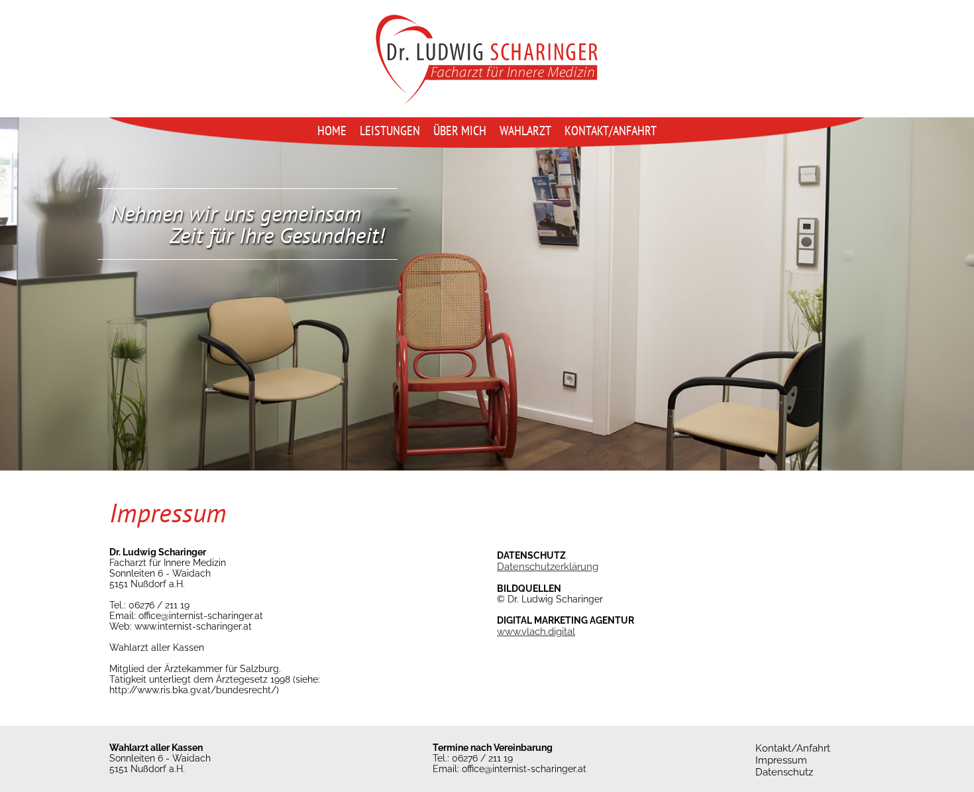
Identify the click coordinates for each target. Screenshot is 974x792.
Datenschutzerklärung (547, 567)
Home (332, 130)
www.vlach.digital (536, 632)
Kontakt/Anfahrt (611, 130)
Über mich (459, 130)
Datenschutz (784, 772)
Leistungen (390, 130)
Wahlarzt (525, 130)
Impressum (781, 760)
